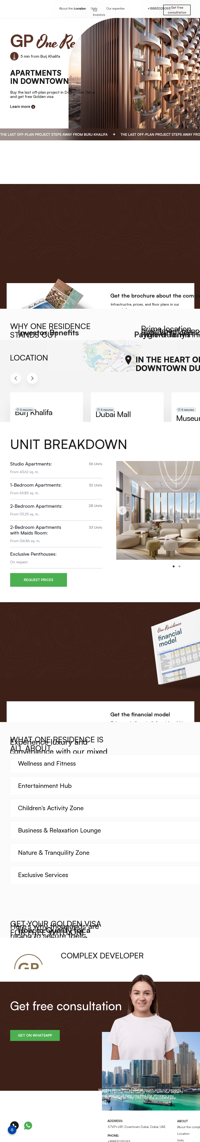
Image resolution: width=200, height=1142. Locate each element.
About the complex (72, 8)
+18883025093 (159, 8)
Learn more (20, 106)
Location (80, 8)
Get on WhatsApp (35, 1035)
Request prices (38, 580)
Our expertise (115, 8)
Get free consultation (177, 9)
